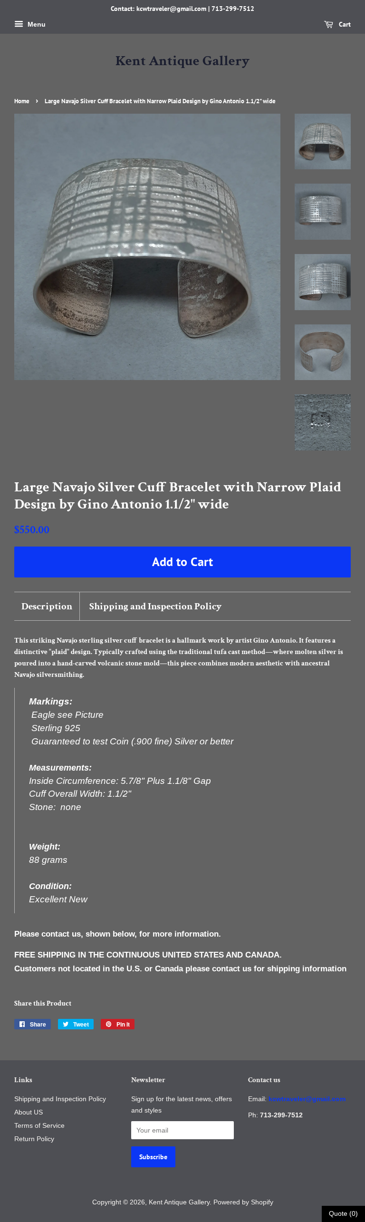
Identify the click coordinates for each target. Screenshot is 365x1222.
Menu (36, 24)
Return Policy (34, 1139)
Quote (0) (343, 1213)
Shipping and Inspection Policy (155, 606)
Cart (344, 24)
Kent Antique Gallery (182, 61)
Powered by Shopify (243, 1202)
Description (46, 606)
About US (28, 1112)
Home (21, 101)
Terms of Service (39, 1125)
